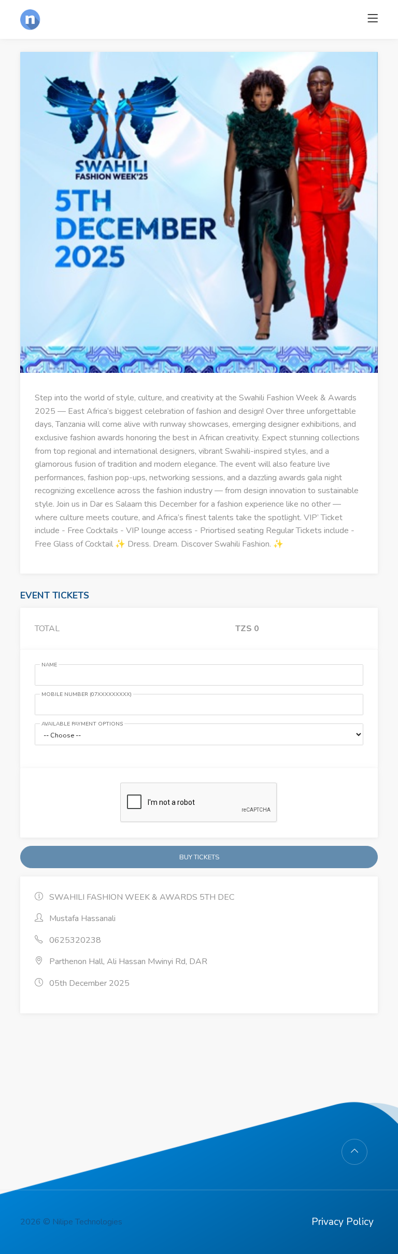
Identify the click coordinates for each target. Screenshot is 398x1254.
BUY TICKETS (199, 857)
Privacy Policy (342, 1222)
